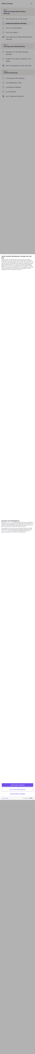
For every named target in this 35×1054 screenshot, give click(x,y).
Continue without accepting (17, 793)
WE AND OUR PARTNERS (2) (10, 521)
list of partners (4, 530)
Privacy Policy (5, 798)
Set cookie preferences (17, 789)
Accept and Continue (17, 785)
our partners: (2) (9, 522)
